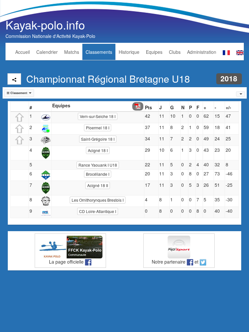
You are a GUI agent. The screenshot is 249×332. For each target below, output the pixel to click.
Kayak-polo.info (45, 24)
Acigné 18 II (97, 185)
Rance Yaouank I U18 (97, 165)
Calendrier (47, 52)
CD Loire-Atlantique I (97, 211)
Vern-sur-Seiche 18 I (97, 116)
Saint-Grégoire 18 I (97, 139)
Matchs (71, 52)
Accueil (22, 52)
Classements (99, 52)
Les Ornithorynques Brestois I (98, 200)
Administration (201, 52)
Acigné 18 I (98, 150)
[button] (19, 93)
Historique (129, 52)
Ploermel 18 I (97, 127)
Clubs (175, 52)
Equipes (154, 52)
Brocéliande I (97, 174)
